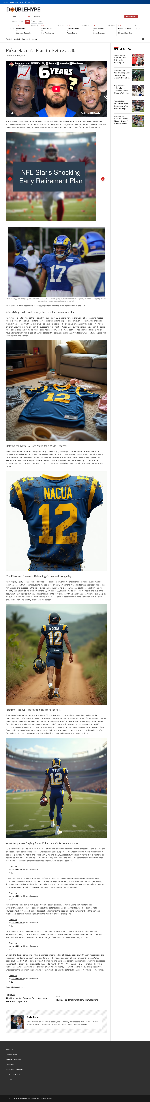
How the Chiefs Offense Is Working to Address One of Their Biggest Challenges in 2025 (122, 63)
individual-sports (18, 987)
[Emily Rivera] (17, 1022)
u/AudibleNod (17, 869)
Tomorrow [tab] (37, 16)
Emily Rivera (21, 56)
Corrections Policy (13, 1074)
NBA (34, 22)
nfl (12, 872)
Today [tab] (28, 16)
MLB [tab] (122, 49)
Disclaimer (10, 1064)
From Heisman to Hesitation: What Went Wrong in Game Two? (121, 107)
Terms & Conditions (13, 1060)
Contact (9, 1079)
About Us (9, 1050)
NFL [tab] (116, 49)
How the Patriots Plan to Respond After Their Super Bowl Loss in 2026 (122, 122)
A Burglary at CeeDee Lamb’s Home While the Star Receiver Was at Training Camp (122, 93)
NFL (40, 22)
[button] (10, 179)
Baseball (17, 39)
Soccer (34, 39)
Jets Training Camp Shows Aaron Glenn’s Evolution (122, 75)
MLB (27, 22)
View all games (131, 16)
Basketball (26, 39)
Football (9, 39)
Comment (13, 866)
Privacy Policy (11, 1055)
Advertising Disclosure (14, 1069)
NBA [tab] (128, 49)
